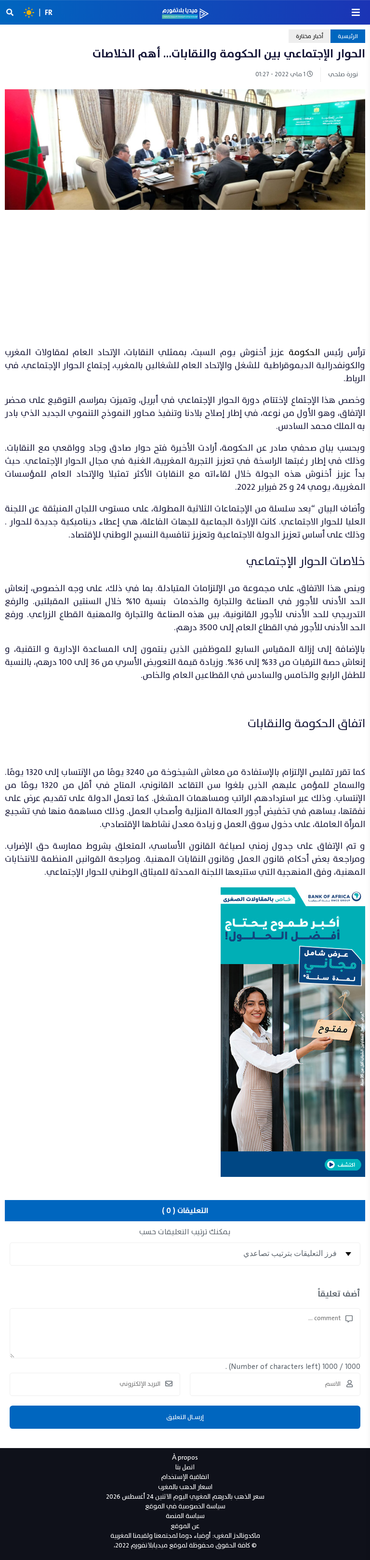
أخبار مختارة (309, 36)
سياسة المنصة (185, 1515)
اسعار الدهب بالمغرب (185, 1486)
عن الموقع (185, 1526)
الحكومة (304, 352)
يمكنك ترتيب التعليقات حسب (185, 1232)
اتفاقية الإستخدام (185, 1476)
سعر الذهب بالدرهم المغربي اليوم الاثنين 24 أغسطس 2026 (185, 1496)
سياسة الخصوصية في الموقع (185, 1506)
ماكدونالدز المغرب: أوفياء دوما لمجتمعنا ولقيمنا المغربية (185, 1535)
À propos (185, 1457)
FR (49, 12)
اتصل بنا (185, 1467)
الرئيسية (348, 36)
